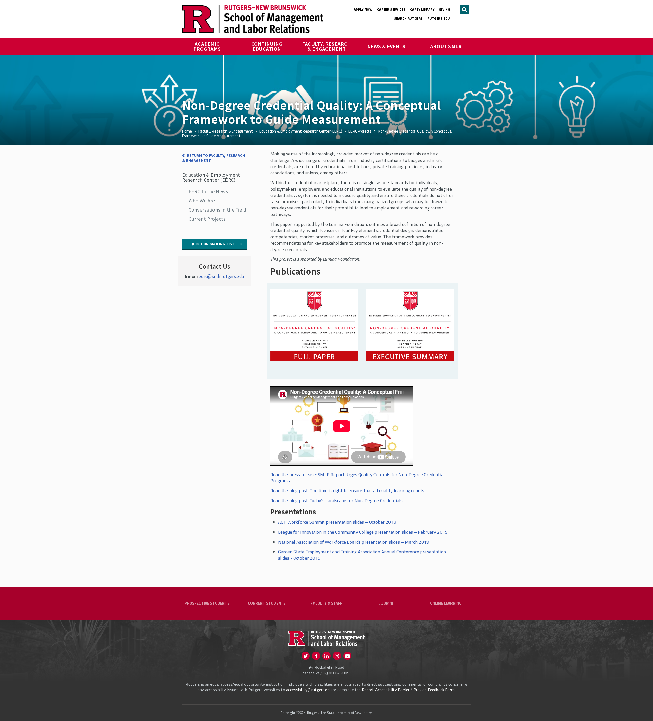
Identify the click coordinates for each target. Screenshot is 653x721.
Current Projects (207, 218)
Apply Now (363, 9)
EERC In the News (208, 191)
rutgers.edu (438, 18)
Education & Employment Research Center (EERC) (211, 177)
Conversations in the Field (217, 209)
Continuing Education (267, 46)
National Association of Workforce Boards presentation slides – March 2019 (353, 542)
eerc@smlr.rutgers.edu (221, 276)
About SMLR (446, 46)
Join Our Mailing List (213, 244)
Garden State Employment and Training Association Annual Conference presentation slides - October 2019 (362, 554)
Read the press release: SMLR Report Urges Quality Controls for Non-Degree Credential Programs (357, 477)
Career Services (391, 9)
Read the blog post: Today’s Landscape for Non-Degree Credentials (336, 500)
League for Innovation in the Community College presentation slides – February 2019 (363, 532)
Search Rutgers (408, 18)
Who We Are (202, 200)
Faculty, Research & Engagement (327, 46)
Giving (444, 9)
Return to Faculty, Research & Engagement (213, 158)
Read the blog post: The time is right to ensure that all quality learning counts (347, 490)
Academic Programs (207, 46)
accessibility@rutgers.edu (309, 690)
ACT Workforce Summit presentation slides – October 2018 (337, 522)
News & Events (386, 46)
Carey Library (422, 9)
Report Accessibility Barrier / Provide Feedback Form (408, 690)
